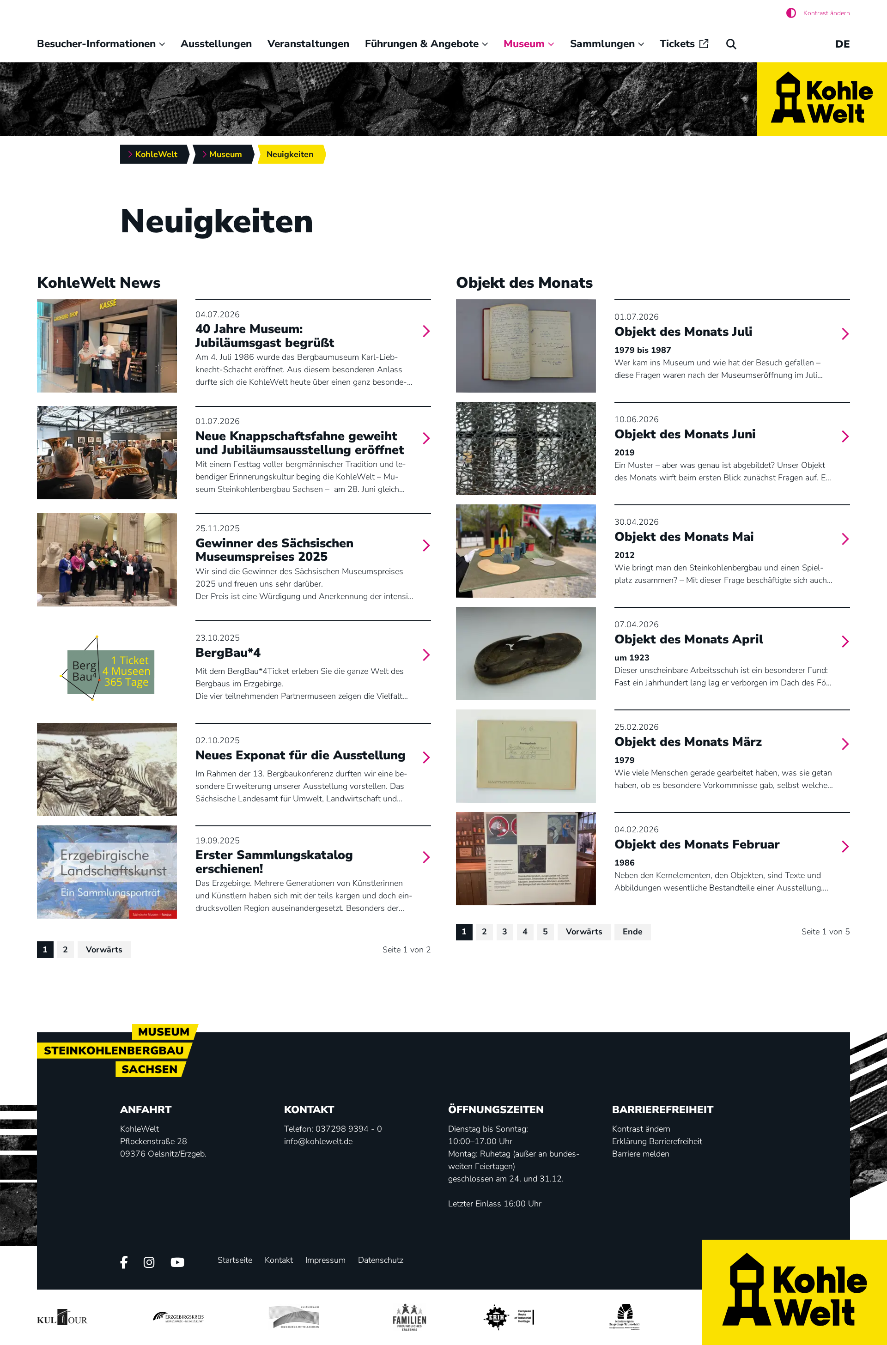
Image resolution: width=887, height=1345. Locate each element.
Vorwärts (104, 949)
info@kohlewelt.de (318, 1141)
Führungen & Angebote (422, 43)
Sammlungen (602, 43)
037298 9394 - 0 (349, 1128)
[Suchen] (731, 44)
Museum (524, 43)
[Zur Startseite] (822, 99)
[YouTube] (177, 1263)
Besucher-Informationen (96, 43)
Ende (633, 931)
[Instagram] (149, 1263)
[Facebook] (124, 1263)
